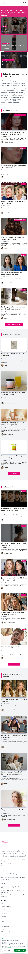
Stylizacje (3, 918)
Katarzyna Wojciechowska (9, 403)
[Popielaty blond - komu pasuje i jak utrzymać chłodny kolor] (14, 60)
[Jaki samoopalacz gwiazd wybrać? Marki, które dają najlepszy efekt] (14, 43)
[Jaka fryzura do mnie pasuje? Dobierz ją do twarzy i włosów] (14, 567)
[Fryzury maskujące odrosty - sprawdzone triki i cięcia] (14, 636)
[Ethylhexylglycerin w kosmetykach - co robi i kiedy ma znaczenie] (14, 296)
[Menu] (23, 2)
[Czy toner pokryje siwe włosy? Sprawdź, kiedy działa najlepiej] (14, 761)
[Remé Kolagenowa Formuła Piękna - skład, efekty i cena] (14, 381)
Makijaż (3, 924)
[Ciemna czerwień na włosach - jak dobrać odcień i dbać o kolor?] (14, 121)
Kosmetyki (3, 916)
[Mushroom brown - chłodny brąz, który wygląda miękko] (14, 226)
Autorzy (3, 900)
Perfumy (3, 921)
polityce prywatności (6, 947)
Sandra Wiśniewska (8, 434)
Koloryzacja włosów (6, 931)
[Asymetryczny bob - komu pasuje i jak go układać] (14, 191)
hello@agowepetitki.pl (8, 866)
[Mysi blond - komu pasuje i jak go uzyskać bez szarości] (14, 798)
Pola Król (6, 365)
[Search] (25, 3)
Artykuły (4, 870)
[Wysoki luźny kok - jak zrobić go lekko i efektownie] (14, 533)
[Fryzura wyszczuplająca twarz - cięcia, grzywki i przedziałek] (14, 262)
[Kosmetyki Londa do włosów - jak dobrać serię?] (14, 345)
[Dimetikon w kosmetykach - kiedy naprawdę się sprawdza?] (14, 415)
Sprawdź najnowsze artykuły (14, 324)
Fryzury (3, 929)
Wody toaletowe (5, 926)
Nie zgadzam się (8, 950)
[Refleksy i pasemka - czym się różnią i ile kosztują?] (14, 688)
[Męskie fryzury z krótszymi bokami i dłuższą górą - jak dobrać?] (14, 498)
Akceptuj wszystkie (20, 950)
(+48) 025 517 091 (7, 863)
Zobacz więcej (14, 473)
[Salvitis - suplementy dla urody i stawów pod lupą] (14, 447)
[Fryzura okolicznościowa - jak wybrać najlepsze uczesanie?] (14, 25)
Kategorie (4, 913)
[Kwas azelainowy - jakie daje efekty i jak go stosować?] (14, 155)
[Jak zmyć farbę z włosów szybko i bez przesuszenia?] (14, 724)
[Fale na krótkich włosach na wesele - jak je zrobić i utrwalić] (14, 602)
